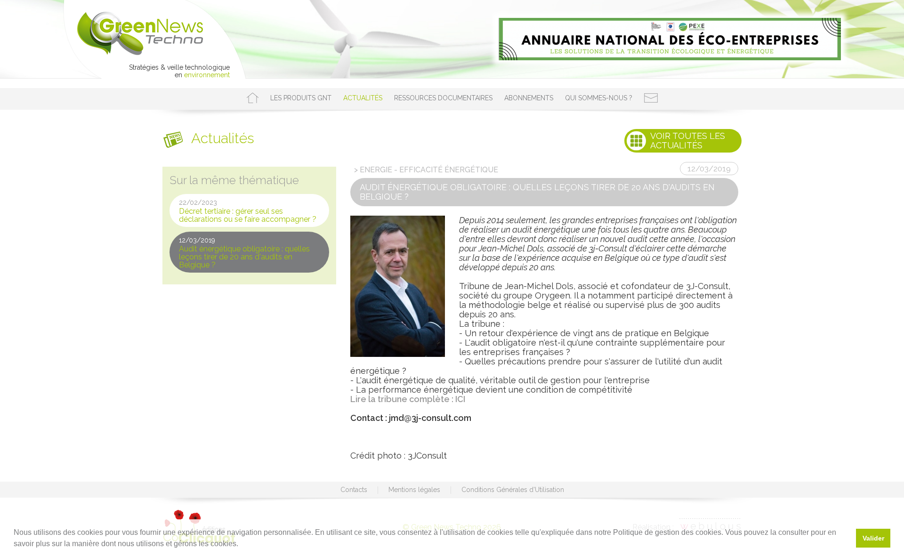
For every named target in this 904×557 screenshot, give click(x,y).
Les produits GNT (300, 98)
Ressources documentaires (443, 98)
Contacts (353, 489)
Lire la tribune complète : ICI (407, 399)
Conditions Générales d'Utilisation (512, 489)
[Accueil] (252, 98)
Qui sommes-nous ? (598, 98)
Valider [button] (873, 538)
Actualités (362, 98)
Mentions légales (414, 489)
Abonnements (528, 98)
